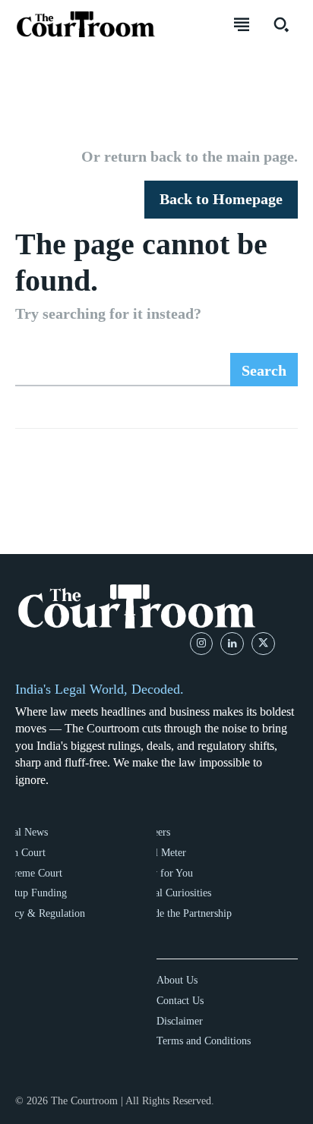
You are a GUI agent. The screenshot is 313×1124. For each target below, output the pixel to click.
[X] (263, 644)
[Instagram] (201, 644)
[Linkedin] (232, 644)
